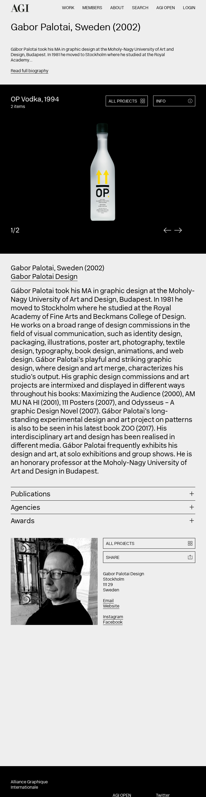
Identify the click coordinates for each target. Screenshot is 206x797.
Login (189, 8)
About (117, 8)
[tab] (103, 493)
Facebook (113, 622)
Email (108, 601)
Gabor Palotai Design (44, 277)
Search (140, 8)
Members (92, 8)
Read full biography (29, 71)
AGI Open (165, 8)
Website (111, 606)
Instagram (113, 617)
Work (68, 8)
